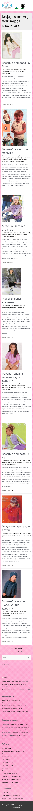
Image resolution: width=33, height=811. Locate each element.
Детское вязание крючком (10, 156)
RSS (5, 677)
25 (18, 651)
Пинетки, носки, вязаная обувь (11, 776)
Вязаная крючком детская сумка (12, 708)
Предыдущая (16, 648)
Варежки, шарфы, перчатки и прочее (13, 751)
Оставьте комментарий (17, 161)
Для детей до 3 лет (14, 158)
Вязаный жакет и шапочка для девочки (13, 605)
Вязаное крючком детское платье (12, 690)
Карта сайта (5, 792)
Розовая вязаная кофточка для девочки (13, 377)
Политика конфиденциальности (11, 795)
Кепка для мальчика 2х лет (19, 724)
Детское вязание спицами (10, 232)
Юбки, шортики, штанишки (10, 782)
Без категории (6, 748)
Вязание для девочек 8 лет (20, 730)
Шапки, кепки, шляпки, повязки (11, 779)
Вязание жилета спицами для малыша (14, 684)
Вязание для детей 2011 (21, 727)
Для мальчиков (25, 158)
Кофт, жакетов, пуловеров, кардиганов (14, 159)
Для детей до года (7, 765)
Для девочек (6, 69)
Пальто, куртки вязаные (9, 773)
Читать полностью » (8, 104)
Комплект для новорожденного (11, 681)
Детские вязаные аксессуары (20, 732)
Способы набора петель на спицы (12, 798)
